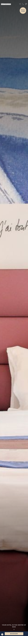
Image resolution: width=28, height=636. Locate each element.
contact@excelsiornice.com (20, 4)
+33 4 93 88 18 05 (23, 4)
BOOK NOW (14, 633)
